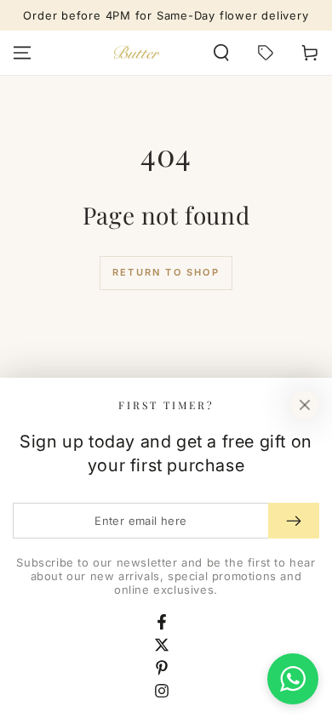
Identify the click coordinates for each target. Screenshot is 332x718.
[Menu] (22, 52)
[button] (221, 52)
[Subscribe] (293, 520)
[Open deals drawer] (265, 52)
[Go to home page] (137, 53)
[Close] (304, 405)
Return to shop (166, 272)
